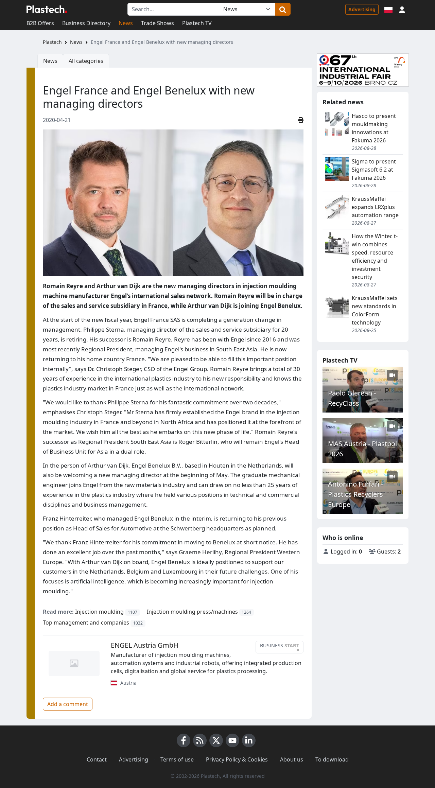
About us (291, 759)
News (126, 23)
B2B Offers (40, 23)
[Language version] (388, 9)
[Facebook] (183, 740)
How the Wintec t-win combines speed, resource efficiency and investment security (375, 256)
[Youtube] (232, 740)
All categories (86, 61)
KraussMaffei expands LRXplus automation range (375, 207)
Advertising (362, 9)
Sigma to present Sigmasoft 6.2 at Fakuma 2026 (374, 169)
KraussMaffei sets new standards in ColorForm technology (375, 310)
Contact (97, 759)
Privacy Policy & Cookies (237, 759)
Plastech (52, 42)
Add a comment (67, 704)
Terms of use (177, 759)
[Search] (283, 9)
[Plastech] (47, 9)
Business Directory (86, 23)
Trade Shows (157, 23)
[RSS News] (200, 740)
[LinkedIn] (249, 740)
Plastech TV (197, 23)
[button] (402, 9)
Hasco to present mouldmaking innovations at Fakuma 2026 (374, 128)
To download (332, 759)
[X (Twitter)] (216, 740)
